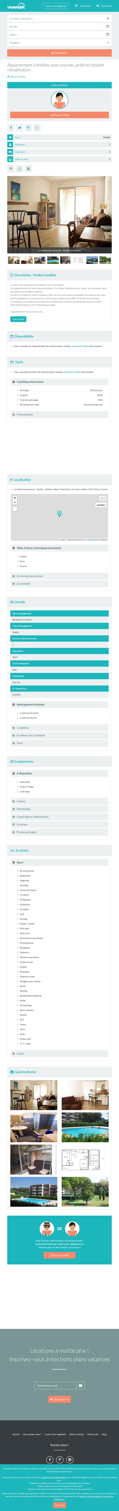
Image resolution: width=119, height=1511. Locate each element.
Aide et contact (76, 1434)
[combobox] (59, 42)
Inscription (85, 5)
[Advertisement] (59, 448)
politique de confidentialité (54, 1477)
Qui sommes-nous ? (32, 1434)
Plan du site (93, 1434)
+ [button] (15, 498)
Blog (104, 1434)
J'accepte (59, 1505)
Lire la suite (18, 319)
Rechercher (60, 52)
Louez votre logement (56, 6)
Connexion (106, 5)
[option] (13, 260)
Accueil (16, 1434)
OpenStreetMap (93, 539)
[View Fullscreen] (15, 509)
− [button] (15, 502)
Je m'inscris (61, 1399)
